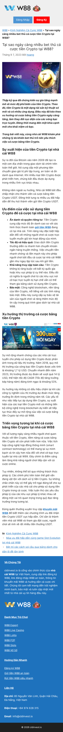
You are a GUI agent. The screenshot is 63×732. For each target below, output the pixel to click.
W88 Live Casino (14, 630)
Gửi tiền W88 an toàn (16, 673)
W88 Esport (11, 625)
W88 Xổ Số (10, 650)
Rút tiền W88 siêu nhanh (18, 678)
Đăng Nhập (22, 19)
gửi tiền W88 (43, 227)
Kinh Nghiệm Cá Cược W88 (26, 30)
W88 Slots (10, 645)
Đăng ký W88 (12, 668)
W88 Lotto (10, 635)
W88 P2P (9, 640)
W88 (4, 30)
